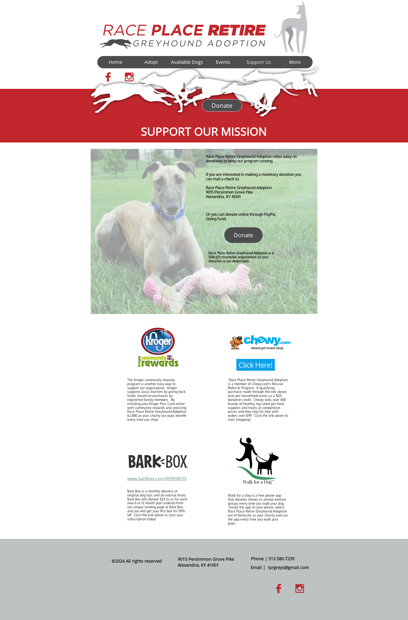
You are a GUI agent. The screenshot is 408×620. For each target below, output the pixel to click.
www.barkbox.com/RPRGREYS (157, 478)
